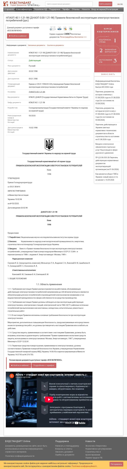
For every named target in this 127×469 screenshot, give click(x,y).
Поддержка (54, 9)
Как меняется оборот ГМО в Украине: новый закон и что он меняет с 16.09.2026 (106, 177)
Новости (86, 9)
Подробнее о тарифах (43, 365)
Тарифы (66, 9)
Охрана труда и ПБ (94, 458)
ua (118, 4)
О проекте (9, 9)
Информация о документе (16, 45)
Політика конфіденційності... (85, 466)
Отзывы (76, 9)
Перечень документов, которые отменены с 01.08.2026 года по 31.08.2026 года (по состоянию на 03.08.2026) (107, 97)
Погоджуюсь (116, 464)
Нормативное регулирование (98, 449)
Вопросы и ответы (63, 449)
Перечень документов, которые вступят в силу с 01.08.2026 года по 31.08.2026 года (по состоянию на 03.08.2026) (107, 114)
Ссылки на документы (55, 45)
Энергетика (101, 446)
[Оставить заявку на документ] (69, 28)
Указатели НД (40, 9)
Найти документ (105, 4)
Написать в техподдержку (67, 446)
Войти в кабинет (19, 36)
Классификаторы (24, 9)
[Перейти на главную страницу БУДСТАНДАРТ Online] (22, 3)
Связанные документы (36, 45)
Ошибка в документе (64, 455)
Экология (89, 446)
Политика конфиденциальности (19, 456)
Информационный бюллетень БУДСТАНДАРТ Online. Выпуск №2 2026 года (107, 84)
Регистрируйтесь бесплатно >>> (73, 37)
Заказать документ (64, 452)
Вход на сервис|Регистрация (104, 9)
